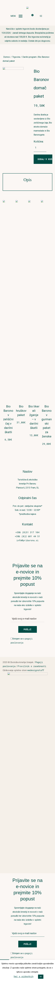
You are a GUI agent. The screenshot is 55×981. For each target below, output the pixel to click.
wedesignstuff (35, 670)
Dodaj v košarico (45, 159)
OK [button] (41, 976)
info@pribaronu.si (27, 540)
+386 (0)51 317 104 (27, 532)
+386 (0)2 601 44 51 (27, 536)
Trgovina (16, 57)
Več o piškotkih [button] (23, 976)
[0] (30, 16)
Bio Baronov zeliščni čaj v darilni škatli (8, 419)
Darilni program (29, 57)
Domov (6, 57)
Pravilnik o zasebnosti (31, 666)
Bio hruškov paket (21, 411)
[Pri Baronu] (27, 8)
